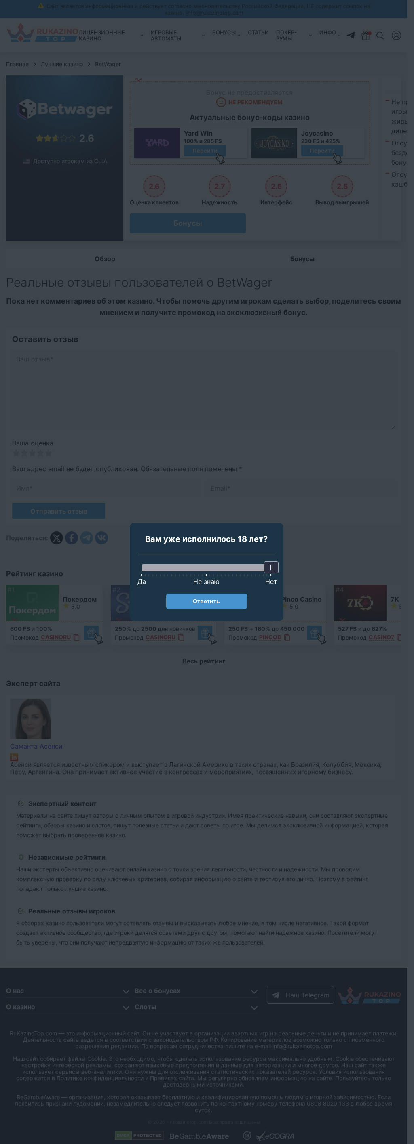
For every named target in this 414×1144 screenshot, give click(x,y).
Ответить (206, 601)
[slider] (271, 567)
